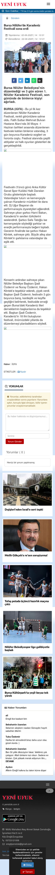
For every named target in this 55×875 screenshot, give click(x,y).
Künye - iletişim (13, 808)
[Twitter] (20, 80)
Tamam (29, 871)
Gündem (15, 18)
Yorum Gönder (15, 441)
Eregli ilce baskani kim (16, 718)
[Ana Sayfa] (17, 798)
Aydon (9, 766)
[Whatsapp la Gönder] (33, 80)
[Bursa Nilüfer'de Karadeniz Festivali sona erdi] (27, 57)
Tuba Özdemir (13, 736)
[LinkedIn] (27, 80)
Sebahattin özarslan (16, 724)
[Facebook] (14, 80)
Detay (29, 864)
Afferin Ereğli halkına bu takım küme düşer (26, 770)
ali (7, 715)
